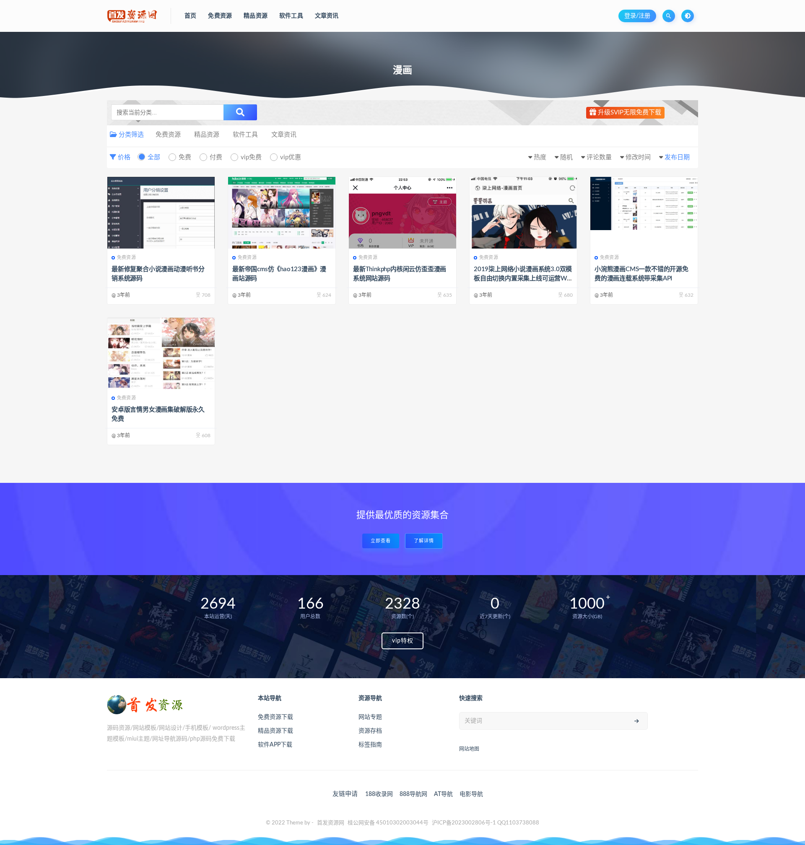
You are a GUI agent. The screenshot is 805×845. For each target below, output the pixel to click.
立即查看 (381, 541)
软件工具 (245, 135)
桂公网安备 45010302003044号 (388, 823)
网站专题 (370, 717)
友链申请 (345, 794)
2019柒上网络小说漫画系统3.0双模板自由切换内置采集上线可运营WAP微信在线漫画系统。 (523, 278)
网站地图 (469, 749)
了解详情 (424, 541)
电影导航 (471, 794)
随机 (566, 157)
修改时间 (638, 157)
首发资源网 (330, 823)
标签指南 (370, 745)
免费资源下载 (275, 717)
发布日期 (677, 157)
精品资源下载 (275, 731)
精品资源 (206, 135)
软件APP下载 (275, 745)
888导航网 (413, 794)
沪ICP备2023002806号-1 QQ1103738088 (485, 823)
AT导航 (443, 794)
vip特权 (402, 641)
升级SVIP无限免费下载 (628, 112)
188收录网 (379, 794)
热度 (540, 157)
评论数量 (599, 157)
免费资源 (168, 135)
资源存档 (370, 731)
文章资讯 (283, 135)
